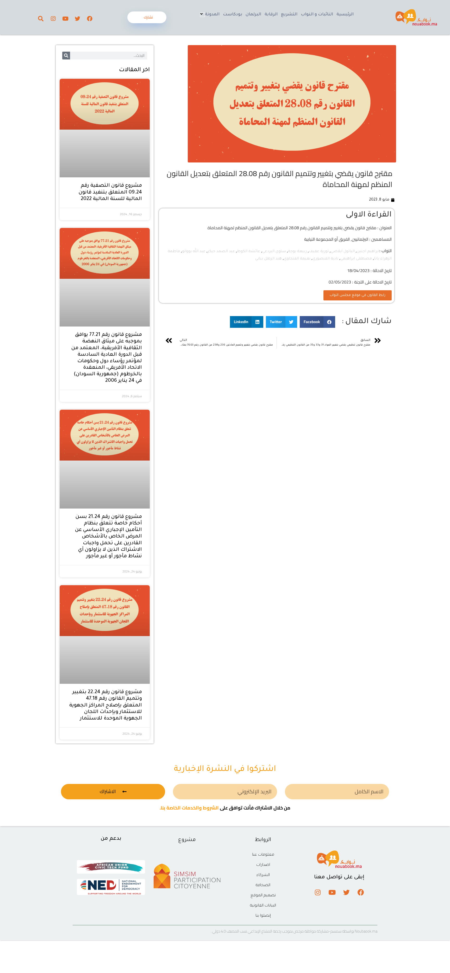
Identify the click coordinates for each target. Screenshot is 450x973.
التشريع (289, 14)
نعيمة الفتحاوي (297, 259)
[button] (317, 322)
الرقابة (271, 14)
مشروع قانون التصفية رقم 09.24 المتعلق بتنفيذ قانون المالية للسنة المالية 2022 (110, 192)
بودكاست (232, 14)
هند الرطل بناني (268, 259)
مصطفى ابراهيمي (356, 259)
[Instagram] (53, 18)
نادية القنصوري (325, 259)
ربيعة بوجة (297, 252)
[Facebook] (89, 18)
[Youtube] (65, 18)
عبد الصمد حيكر (221, 252)
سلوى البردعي (274, 252)
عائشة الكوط (248, 252)
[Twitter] (77, 18)
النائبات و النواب (317, 14)
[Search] (40, 18)
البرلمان (253, 14)
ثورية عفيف (319, 252)
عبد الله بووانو (193, 252)
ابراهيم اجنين (368, 252)
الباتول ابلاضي (343, 252)
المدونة (212, 14)
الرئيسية (345, 14)
